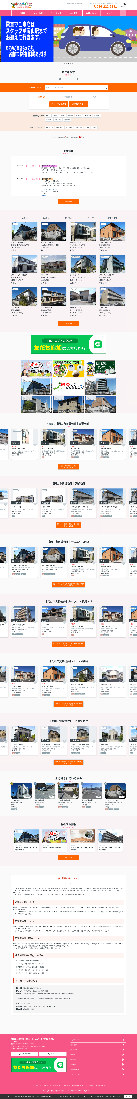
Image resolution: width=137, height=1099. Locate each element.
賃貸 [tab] (60, 79)
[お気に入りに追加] (35, 238)
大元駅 (55, 115)
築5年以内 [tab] (68, 218)
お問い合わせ (91, 13)
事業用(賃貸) (68, 97)
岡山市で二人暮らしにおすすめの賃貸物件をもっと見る (68, 644)
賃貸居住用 (41, 97)
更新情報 (68, 201)
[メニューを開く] (123, 13)
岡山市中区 (59, 127)
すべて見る (68, 323)
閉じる (128, 1096)
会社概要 (73, 13)
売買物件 (73, 1059)
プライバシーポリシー (88, 1086)
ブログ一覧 (68, 857)
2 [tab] (66, 63)
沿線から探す (79, 104)
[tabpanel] (68, 39)
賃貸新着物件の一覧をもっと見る (68, 466)
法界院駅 (96, 115)
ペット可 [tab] (91, 218)
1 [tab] (64, 63)
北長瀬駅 (70, 115)
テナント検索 (55, 13)
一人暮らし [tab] (24, 218)
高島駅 (62, 115)
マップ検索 (38, 13)
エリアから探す (60, 104)
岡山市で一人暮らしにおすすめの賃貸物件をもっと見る (68, 584)
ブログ (109, 13)
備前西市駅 (88, 115)
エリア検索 (20, 13)
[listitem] (24, 444)
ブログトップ (48, 1086)
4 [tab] (70, 63)
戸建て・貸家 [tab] (112, 218)
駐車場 (95, 97)
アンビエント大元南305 (49, 189)
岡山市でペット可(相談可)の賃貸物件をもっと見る (68, 704)
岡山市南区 (69, 127)
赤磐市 (94, 127)
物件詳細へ (45, 196)
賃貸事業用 (74, 1050)
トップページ (75, 1040)
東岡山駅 (49, 120)
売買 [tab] (76, 79)
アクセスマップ (75, 1074)
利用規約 (76, 1086)
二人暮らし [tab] (46, 218)
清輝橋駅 (67, 120)
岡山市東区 (79, 127)
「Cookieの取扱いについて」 (102, 1096)
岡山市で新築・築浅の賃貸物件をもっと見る (68, 525)
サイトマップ (101, 1086)
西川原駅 (78, 115)
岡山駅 (48, 115)
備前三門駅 (58, 120)
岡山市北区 (49, 127)
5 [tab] (72, 63)
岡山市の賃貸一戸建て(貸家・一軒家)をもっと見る (68, 762)
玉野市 (87, 127)
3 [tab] (68, 63)
